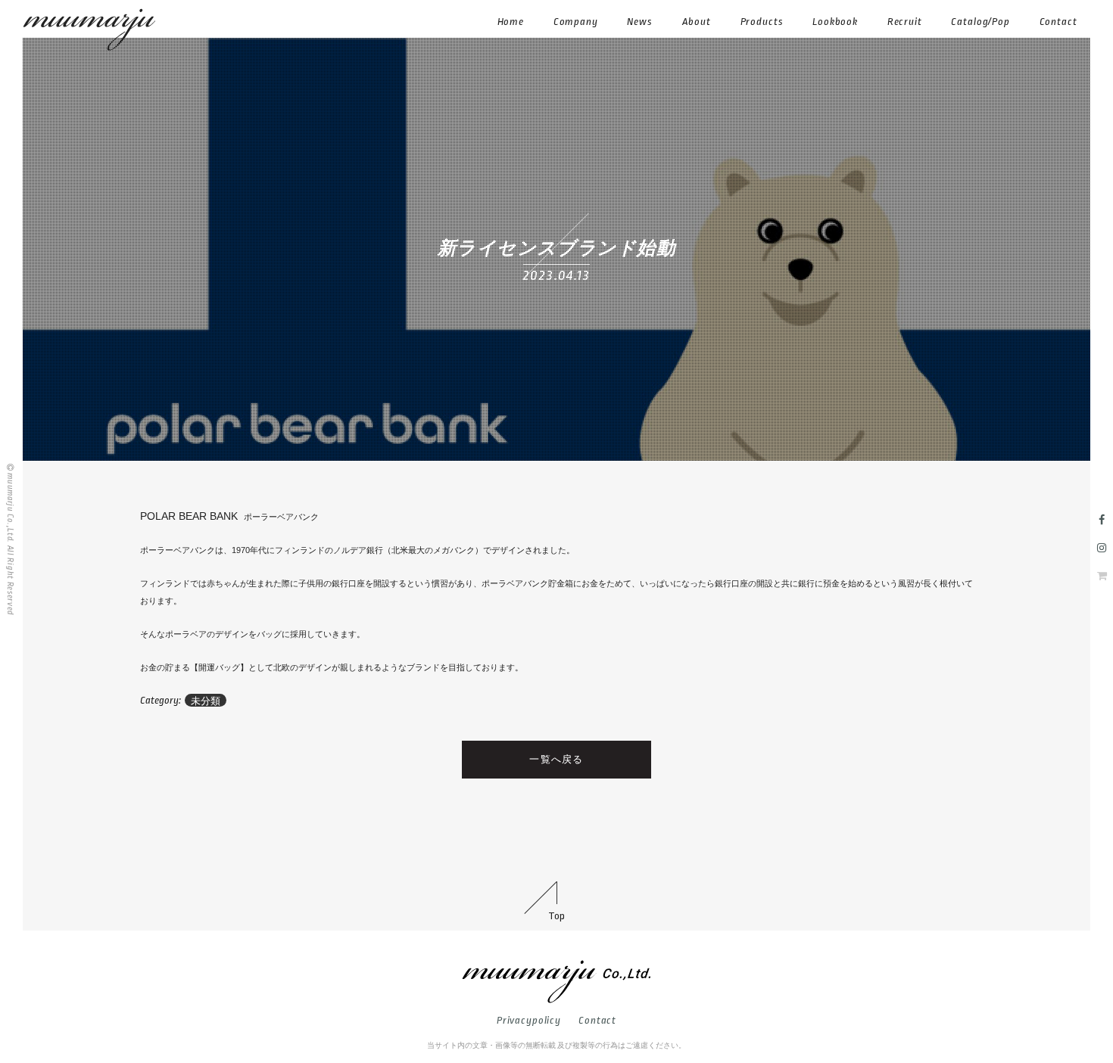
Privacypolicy (529, 1020)
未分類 (205, 700)
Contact (597, 1020)
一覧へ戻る (556, 759)
